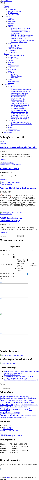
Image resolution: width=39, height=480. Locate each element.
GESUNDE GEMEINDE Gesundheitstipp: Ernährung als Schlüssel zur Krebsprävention (21, 372)
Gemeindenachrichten (14, 11)
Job (13, 402)
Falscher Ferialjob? (9, 168)
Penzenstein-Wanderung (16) (20, 117)
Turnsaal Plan (12, 57)
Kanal (9, 64)
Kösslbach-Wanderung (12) (19, 110)
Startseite (6, 6)
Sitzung (20, 409)
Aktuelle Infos (12, 9)
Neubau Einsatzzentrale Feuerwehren (22, 40)
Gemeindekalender (13, 14)
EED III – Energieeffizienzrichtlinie (22, 35)
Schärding (5, 409)
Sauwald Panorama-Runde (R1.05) (21, 124)
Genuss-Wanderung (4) (18, 96)
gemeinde (23, 398)
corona (27, 396)
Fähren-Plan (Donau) (14, 130)
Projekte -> (11, 26)
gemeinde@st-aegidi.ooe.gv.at (9, 430)
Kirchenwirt (31, 402)
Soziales (25, 410)
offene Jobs (34, 405)
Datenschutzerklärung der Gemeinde (11, 435)
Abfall (9, 67)
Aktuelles (6, 8)
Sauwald (20, 407)
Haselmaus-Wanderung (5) (19, 98)
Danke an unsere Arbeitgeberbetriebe (18, 147)
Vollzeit (15, 417)
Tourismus (7, 84)
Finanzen (10, 25)
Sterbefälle (14, 78)
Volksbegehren (9, 417)
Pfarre (9, 71)
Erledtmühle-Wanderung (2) (19, 93)
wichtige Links (12, 52)
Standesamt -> (12, 72)
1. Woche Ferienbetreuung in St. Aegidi (15, 378)
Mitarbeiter (11, 19)
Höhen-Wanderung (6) (18, 100)
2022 (1, 396)
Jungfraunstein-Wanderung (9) (20, 105)
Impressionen (8, 132)
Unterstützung (28, 415)
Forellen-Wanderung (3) (18, 95)
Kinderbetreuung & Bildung (16, 55)
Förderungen (11, 62)
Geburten (14, 74)
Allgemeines (11, 86)
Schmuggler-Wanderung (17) (20, 118)
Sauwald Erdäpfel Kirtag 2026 (20, 28)
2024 (4, 396)
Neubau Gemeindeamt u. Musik (20, 37)
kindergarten (24, 402)
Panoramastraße (12, 129)
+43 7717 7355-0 (8, 427)
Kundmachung (6, 404)
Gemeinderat (15, 45)
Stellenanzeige (14, 413)
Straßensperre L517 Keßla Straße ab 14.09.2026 (18, 376)
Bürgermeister (12, 18)
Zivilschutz (11, 83)
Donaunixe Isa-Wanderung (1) (20, 91)
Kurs (15, 404)
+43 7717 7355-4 (8, 429)
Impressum (3, 434)
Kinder (17, 402)
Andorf (7, 396)
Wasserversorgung (13, 66)
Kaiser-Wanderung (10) (18, 107)
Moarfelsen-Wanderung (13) (19, 112)
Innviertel (9, 402)
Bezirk (17, 396)
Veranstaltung (34, 415)
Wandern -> (11, 88)
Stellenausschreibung (10, 415)
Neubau (18, 405)
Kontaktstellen (12, 50)
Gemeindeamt (32, 398)
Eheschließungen (16, 76)
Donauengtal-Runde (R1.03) (19, 122)
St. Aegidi (8, 477)
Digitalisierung (15, 33)
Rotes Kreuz (13, 407)
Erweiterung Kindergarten (19, 42)
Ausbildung (12, 396)
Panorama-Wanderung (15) (19, 115)
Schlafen (10, 125)
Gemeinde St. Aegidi (15, 400)
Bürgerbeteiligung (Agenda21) (20, 31)
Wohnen (6, 54)
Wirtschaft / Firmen (13, 47)
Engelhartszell (5, 398)
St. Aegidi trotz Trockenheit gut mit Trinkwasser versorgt (21, 380)
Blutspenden (22, 396)
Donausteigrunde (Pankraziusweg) (21, 89)
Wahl (18, 417)
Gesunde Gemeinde (13, 81)
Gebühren (11, 60)
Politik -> (10, 43)
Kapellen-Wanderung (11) (19, 108)
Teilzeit (22, 415)
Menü (2, 2)
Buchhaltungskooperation (19, 30)
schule (25, 407)
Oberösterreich (26, 405)
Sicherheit (15, 410)
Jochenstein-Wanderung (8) (19, 103)
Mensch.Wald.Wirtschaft (18, 38)
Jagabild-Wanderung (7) (18, 101)
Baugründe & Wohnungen (15, 59)
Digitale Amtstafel (13, 13)
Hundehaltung (12, 69)
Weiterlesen (3, 159)
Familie (11, 398)
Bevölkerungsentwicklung (15, 48)
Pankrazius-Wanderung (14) (19, 113)
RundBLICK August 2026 (12, 375)
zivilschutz (23, 417)
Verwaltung (3, 417)
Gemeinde (7, 16)
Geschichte (11, 23)
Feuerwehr (17, 398)
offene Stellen (12, 21)
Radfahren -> (12, 120)
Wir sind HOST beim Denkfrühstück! (18, 188)
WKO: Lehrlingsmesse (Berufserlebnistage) (11, 219)
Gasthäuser (11, 127)
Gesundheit (3, 402)
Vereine (10, 79)
